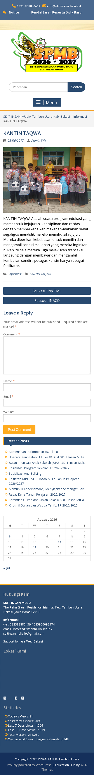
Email (8, 396)
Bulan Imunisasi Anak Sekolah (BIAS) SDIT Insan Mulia (47, 463)
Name (9, 381)
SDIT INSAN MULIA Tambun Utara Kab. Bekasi (36, 116)
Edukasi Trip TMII (47, 291)
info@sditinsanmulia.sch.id (64, 6)
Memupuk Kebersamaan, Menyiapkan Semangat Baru (47, 489)
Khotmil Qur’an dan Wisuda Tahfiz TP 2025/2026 (43, 505)
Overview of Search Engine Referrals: (34, 739)
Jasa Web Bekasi (31, 641)
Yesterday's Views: (21, 721)
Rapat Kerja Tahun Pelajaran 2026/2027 (37, 494)
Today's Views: (19, 716)
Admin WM (38, 140)
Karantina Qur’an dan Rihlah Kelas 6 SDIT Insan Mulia (46, 500)
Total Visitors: (18, 735)
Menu (51, 102)
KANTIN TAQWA (40, 274)
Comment (11, 334)
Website (9, 412)
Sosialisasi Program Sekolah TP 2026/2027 (39, 468)
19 (34, 547)
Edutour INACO (47, 300)
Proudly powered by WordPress (29, 765)
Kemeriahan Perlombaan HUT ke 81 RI (36, 452)
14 (59, 542)
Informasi (80, 116)
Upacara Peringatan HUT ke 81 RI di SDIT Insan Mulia (46, 457)
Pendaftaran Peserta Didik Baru (56, 12)
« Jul (6, 568)
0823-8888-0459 (28, 6)
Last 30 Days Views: (22, 730)
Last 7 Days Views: (21, 725)
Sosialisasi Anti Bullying (25, 473)
